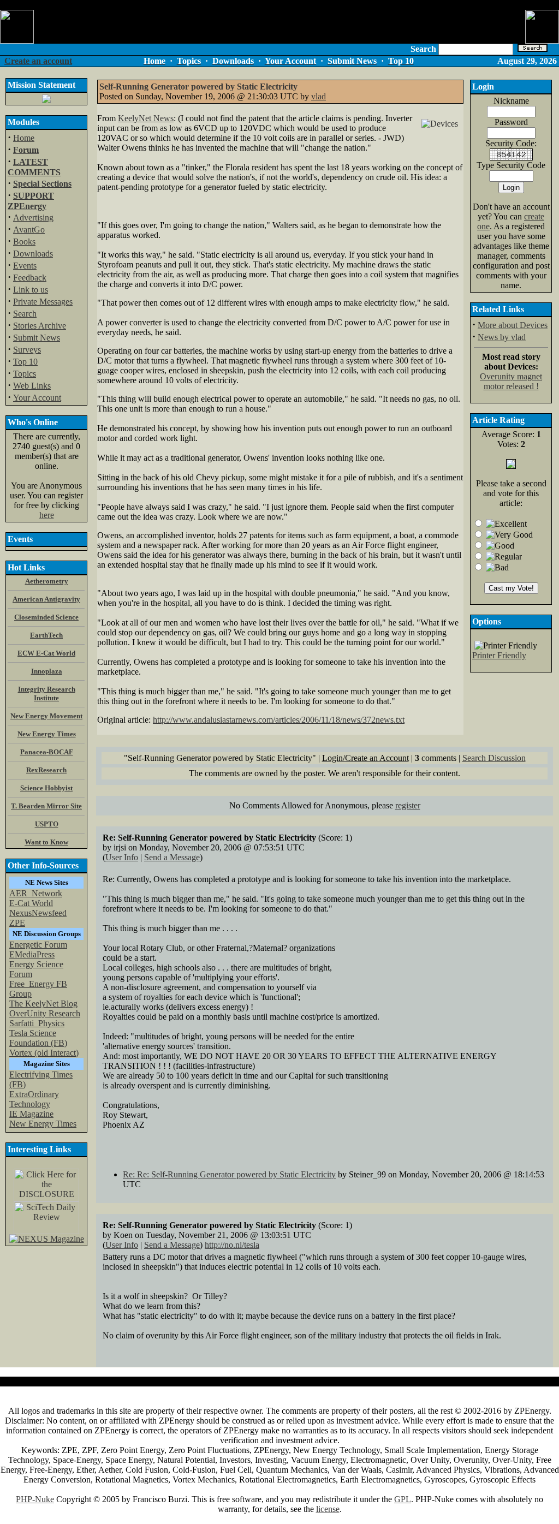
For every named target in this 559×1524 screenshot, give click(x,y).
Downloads (33, 253)
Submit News (36, 337)
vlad (318, 96)
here (46, 515)
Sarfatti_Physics (36, 1023)
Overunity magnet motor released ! (511, 381)
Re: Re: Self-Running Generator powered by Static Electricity (229, 1174)
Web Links (32, 385)
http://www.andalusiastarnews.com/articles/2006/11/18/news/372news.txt (279, 719)
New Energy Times (42, 1123)
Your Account (37, 397)
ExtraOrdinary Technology (34, 1099)
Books (24, 241)
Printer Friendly (499, 655)
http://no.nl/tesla (232, 1244)
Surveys (27, 349)
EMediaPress (32, 954)
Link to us (30, 289)
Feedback (29, 277)
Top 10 (25, 361)
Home (23, 137)
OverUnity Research (44, 1013)
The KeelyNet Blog (43, 1003)
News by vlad (502, 337)
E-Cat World (31, 903)
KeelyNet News (146, 118)
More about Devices (513, 325)
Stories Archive (39, 325)
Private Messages (43, 301)
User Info (121, 857)
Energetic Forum (38, 944)
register (407, 805)
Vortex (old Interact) (44, 1052)
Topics (24, 373)
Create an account (38, 61)
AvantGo (29, 229)
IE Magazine (31, 1113)
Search (25, 313)
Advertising (33, 217)
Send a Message (172, 857)
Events (25, 265)
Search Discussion (494, 758)
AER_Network (35, 893)
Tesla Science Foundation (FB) (38, 1037)
